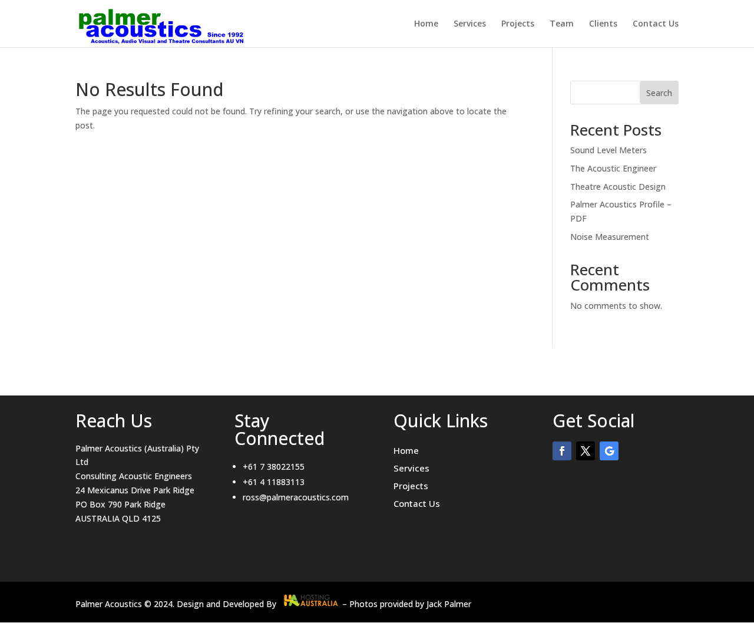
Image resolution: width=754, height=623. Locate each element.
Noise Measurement (609, 236)
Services (470, 24)
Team (562, 24)
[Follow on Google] (609, 450)
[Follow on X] (585, 450)
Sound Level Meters (608, 150)
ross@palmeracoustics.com (296, 497)
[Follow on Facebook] (562, 450)
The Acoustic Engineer (613, 168)
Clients (603, 24)
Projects (517, 24)
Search (659, 92)
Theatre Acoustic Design (618, 186)
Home (426, 24)
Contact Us (656, 24)
